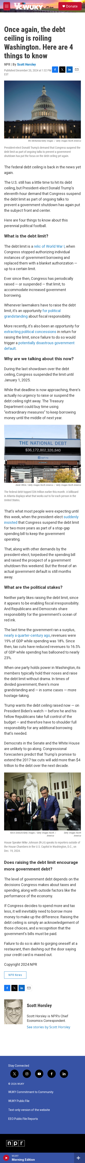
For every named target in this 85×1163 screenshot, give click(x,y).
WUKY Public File (19, 1101)
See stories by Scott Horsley (48, 1027)
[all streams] (79, 1158)
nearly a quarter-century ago (27, 635)
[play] (6, 1158)
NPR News (15, 975)
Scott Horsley (26, 64)
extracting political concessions (30, 331)
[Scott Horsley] (13, 1011)
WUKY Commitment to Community (30, 1092)
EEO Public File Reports (23, 1118)
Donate (72, 6)
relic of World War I (49, 246)
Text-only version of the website (29, 1110)
